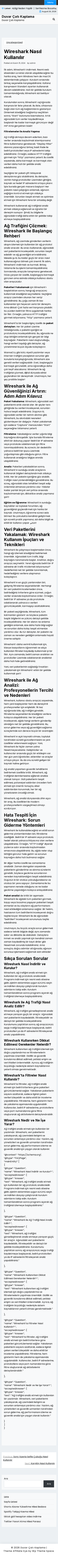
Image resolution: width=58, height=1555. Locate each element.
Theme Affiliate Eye (16, 1551)
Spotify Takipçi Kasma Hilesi (19, 1511)
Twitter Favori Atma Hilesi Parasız (22, 1521)
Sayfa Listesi (10, 1501)
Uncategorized (14, 42)
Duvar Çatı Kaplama (18, 17)
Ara (6, 1478)
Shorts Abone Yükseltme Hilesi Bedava (25, 1506)
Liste (6, 1496)
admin (33, 63)
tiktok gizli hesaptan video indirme (22, 1516)
